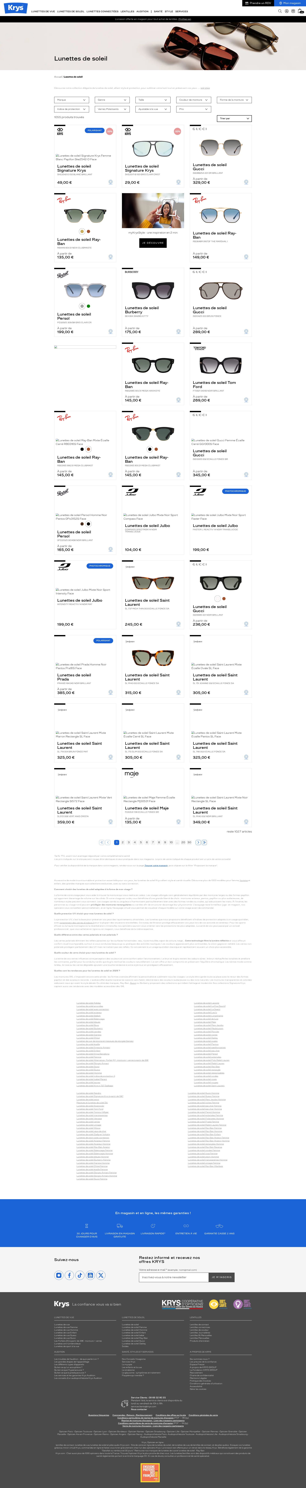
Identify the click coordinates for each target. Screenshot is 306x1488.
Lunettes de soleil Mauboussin (208, 1028)
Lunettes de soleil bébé (133, 1335)
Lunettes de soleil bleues (88, 1022)
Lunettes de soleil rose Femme (202, 1153)
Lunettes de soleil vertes (88, 1122)
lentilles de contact (65, 1445)
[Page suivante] (198, 842)
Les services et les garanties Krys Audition (74, 1375)
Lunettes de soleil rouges (206, 1082)
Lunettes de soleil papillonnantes (210, 1047)
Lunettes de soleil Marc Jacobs (208, 1025)
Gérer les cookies (198, 1389)
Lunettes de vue (62, 1324)
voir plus (205, 88)
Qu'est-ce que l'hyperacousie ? (69, 1370)
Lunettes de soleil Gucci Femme (91, 1179)
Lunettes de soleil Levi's (205, 1012)
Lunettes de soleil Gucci (210, 168)
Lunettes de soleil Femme (88, 1057)
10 (171, 842)
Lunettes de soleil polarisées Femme (205, 1115)
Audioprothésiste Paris (155, 1434)
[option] (71, 100)
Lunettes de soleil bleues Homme (92, 1157)
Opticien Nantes (136, 1431)
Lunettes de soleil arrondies (89, 1006)
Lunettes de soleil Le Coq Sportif (210, 1006)
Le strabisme (128, 1370)
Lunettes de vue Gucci (65, 1338)
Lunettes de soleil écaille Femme (92, 1169)
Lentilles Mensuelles (199, 1338)
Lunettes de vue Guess (65, 1335)
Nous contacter (139, 1409)
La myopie (127, 1364)
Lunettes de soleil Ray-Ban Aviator (93, 1147)
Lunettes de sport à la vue (66, 1346)
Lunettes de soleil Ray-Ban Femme (205, 1128)
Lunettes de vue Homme (66, 1330)
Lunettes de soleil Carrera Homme (92, 1163)
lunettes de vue (82, 1445)
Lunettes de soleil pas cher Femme (204, 1106)
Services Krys (128, 1362)
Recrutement (196, 1373)
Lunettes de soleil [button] (70, 11)
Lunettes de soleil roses (205, 1079)
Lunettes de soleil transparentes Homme (207, 1160)
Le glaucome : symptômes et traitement (141, 1373)
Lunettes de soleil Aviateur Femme (93, 1141)
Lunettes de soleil (130, 1324)
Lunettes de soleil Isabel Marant (91, 1079)
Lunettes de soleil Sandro (88, 1093)
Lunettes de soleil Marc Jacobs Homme (207, 1099)
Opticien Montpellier (190, 1431)
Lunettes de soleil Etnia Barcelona (92, 1054)
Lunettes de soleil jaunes (88, 1082)
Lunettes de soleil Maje (147, 809)
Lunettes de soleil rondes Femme (204, 1150)
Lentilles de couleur (199, 1330)
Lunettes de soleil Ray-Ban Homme (205, 1131)
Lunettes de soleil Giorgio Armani (92, 1063)
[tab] (82, 231)
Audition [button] (142, 11)
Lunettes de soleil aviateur (89, 1012)
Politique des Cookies (200, 1381)
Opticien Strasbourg (155, 1431)
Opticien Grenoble (228, 1431)
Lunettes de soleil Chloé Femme (91, 1166)
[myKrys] (286, 11)
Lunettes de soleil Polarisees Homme (206, 1118)
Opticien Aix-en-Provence (79, 1434)
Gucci (133, 983)
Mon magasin (292, 3)
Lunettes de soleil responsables (209, 1073)
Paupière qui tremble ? (133, 1375)
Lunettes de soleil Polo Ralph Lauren (211, 1060)
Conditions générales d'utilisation (206, 1383)
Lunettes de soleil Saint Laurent (147, 604)
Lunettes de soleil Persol (74, 318)
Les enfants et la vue (132, 1367)
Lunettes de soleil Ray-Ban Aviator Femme (208, 1138)
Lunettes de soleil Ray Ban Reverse (205, 1147)
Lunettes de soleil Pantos (206, 1044)
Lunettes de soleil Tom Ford (214, 386)
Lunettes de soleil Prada (74, 678)
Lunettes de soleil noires (205, 1035)
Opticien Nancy (135, 1434)
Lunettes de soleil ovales (206, 1041)
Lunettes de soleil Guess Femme (203, 1096)
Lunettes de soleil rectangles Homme (206, 1144)
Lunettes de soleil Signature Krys (74, 170)
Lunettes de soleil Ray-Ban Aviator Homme (208, 1141)
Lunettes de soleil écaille (88, 1044)
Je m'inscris (222, 1277)
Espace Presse (197, 1364)
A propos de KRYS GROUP (203, 1367)
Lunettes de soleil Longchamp (208, 1016)
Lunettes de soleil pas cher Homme (205, 1109)
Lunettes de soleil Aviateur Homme (93, 1144)
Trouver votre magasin (156, 865)
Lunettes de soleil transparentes (92, 1115)
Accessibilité (196, 1386)
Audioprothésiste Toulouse (181, 1434)
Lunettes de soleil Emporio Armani (93, 1047)
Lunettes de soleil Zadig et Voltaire (93, 1134)
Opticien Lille (173, 1431)
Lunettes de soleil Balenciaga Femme (94, 1150)
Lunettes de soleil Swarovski (90, 1106)
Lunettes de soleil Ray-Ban (79, 243)
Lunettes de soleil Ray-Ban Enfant (204, 1134)
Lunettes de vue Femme (65, 1327)
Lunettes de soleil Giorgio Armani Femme (96, 1173)
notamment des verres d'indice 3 (77, 923)
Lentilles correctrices (200, 1327)
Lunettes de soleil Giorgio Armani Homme (96, 1176)
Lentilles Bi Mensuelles (201, 1335)
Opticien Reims (101, 1434)
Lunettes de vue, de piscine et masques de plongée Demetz (104, 1041)
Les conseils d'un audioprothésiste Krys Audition (78, 1378)
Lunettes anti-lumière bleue (67, 1344)
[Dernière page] (204, 842)
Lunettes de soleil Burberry (142, 311)
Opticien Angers (118, 1434)
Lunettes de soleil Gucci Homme (203, 1093)
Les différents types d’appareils (69, 1364)
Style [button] (169, 11)
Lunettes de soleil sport (87, 1099)
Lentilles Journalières (200, 1333)
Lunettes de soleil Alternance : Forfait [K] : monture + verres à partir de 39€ (112, 1060)
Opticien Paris (66, 1431)
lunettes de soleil (98, 1445)
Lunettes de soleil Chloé (88, 1038)
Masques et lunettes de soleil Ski (92, 1103)
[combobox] (71, 100)
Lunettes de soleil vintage (88, 1125)
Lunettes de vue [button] (43, 11)
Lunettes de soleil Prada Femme (203, 1122)
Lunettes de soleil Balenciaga (90, 1019)
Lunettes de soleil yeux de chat (91, 1131)
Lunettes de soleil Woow (88, 1128)
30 (189, 842)
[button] (300, 11)
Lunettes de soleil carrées (88, 1032)
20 (183, 842)
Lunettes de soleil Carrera (88, 1035)
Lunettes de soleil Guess (88, 1070)
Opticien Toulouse (83, 1431)
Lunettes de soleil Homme (89, 1073)
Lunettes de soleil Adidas (88, 1003)
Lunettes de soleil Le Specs (207, 1009)
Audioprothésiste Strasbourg (233, 1434)
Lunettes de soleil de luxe (206, 1019)
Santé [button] (158, 11)
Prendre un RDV (260, 3)
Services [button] (181, 11)
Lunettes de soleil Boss (87, 1025)
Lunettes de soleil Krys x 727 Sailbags (94, 1086)
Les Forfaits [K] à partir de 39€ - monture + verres (78, 1341)
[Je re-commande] (293, 11)
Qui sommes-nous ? (199, 1359)
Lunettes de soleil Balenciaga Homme (94, 1153)
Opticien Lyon (100, 1431)
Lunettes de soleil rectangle (207, 1070)
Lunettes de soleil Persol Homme (204, 1112)
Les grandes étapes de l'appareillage (71, 1362)
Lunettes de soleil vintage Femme (204, 1163)
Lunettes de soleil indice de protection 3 (95, 1076)
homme (244, 880)
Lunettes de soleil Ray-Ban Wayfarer (205, 1166)
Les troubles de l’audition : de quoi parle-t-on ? (76, 1359)
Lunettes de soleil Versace (89, 1118)
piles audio (114, 1445)
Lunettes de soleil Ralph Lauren (209, 1063)
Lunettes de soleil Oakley (206, 1038)
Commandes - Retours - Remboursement (132, 1415)
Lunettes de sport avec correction (92, 1138)
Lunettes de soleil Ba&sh (88, 1016)
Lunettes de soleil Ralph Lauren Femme (207, 1125)
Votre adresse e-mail (168, 1270)
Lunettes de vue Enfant (65, 1333)
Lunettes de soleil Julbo (147, 528)
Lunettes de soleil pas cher (207, 1051)
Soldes (125, 1346)
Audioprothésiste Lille (206, 1434)
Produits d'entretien (199, 1341)
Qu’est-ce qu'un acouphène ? (68, 1367)
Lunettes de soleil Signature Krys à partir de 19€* (99, 1096)
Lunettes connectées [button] (102, 11)
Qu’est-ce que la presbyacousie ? (70, 1373)
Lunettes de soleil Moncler (206, 1032)
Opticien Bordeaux (118, 1431)
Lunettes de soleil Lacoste (206, 1003)
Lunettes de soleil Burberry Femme (93, 1160)
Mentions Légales (198, 1378)
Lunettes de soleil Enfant (88, 1051)
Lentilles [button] (127, 11)
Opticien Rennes (210, 1431)
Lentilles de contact (199, 1324)
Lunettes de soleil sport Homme (203, 1157)
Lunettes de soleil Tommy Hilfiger (92, 1112)
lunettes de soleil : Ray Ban (191, 1451)
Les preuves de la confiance (203, 1362)
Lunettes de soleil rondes (206, 1076)
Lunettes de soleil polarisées (207, 1057)
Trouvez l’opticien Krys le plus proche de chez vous (144, 1453)
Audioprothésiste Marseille (153, 1437)
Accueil (58, 77)
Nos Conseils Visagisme (134, 1359)
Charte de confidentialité (202, 1375)
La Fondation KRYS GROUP (204, 1370)
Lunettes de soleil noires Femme (203, 1103)
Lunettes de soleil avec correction (92, 1009)
